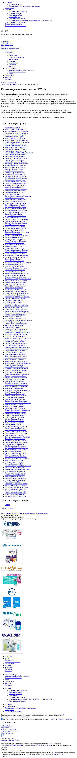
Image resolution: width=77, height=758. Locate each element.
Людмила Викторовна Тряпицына (16, 448)
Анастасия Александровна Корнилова (18, 279)
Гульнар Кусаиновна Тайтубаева (16, 426)
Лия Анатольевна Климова (14, 264)
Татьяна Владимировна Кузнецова (16, 293)
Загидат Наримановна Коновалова (16, 273)
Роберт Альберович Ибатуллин (15, 241)
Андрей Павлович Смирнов (14, 421)
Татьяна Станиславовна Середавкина (17, 410)
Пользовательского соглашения (41, 745)
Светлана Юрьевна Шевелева (15, 475)
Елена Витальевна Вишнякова (15, 190)
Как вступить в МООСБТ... (10, 513)
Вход (2, 45)
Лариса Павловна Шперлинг (15, 482)
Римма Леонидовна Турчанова (15, 449)
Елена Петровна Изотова (13, 246)
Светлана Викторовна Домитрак (16, 223)
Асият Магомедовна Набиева (15, 336)
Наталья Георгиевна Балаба (14, 160)
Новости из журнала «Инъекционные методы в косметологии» (30, 20)
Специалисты (9, 75)
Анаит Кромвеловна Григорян (15, 208)
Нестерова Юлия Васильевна (15, 345)
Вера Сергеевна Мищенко (14, 325)
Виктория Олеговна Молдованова (16, 329)
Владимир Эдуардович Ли (14, 300)
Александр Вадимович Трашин (15, 440)
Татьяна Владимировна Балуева (16, 162)
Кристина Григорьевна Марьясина (16, 306)
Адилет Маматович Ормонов (15, 354)
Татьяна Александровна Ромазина (16, 385)
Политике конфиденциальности (12, 745)
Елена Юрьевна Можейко (13, 327)
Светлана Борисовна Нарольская (16, 340)
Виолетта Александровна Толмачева (17, 437)
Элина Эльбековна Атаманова (15, 155)
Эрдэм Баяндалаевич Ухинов (15, 455)
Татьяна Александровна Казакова (16, 250)
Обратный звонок (7, 733)
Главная (3, 84)
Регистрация (9, 45)
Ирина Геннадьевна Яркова (14, 494)
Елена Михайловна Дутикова (15, 225)
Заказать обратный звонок (10, 49)
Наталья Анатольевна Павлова (15, 358)
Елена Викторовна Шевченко (15, 476)
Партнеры (12, 65)
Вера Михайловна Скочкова (14, 417)
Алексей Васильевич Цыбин (14, 464)
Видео (11, 74)
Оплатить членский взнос (10, 731)
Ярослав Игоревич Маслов (14, 307)
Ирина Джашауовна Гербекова (15, 203)
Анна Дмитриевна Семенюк (14, 406)
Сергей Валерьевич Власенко (15, 192)
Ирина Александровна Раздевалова (17, 374)
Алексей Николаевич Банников (15, 165)
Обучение (8, 2)
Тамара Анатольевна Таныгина (15, 430)
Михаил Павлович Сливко (14, 419)
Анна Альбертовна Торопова (15, 439)
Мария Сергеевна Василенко (15, 187)
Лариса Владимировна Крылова (16, 291)
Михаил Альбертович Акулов (15, 135)
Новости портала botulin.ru (18, 11)
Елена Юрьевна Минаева (13, 316)
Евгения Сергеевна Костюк (14, 284)
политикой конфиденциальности (62, 719)
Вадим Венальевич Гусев (13, 214)
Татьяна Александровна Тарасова (16, 431)
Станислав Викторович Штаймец (16, 484)
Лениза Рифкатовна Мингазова (15, 318)
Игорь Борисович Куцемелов (15, 295)
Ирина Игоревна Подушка (14, 365)
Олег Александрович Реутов (14, 379)
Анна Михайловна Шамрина (15, 471)
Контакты (8, 79)
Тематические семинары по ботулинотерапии (24, 6)
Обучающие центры (16, 4)
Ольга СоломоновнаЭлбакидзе (15, 491)
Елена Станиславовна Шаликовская (17, 469)
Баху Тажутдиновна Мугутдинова (16, 334)
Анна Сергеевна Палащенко (14, 360)
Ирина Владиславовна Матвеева (16, 309)
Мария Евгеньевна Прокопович (16, 370)
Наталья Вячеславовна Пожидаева (16, 367)
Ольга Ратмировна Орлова (14, 352)
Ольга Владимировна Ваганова (15, 182)
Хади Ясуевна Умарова (13, 451)
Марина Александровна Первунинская (18, 363)
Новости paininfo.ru (15, 15)
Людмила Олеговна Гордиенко (15, 207)
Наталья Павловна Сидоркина (15, 412)
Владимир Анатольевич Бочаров (16, 176)
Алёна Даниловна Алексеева (15, 138)
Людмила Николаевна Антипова (16, 146)
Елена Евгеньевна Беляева (14, 171)
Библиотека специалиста (13, 24)
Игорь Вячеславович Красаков (15, 289)
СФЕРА (7, 505)
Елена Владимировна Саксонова (16, 395)
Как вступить (13, 59)
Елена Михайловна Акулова (14, 137)
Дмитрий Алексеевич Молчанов (16, 331)
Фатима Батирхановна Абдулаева (16, 131)
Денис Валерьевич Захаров (14, 237)
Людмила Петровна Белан (14, 169)
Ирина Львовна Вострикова (14, 198)
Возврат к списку (7, 508)
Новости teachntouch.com (17, 22)
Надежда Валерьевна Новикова (15, 351)
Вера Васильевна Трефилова (14, 444)
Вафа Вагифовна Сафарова (14, 404)
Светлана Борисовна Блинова (15, 173)
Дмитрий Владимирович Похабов (16, 369)
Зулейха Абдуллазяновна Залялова (16, 235)
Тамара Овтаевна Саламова (14, 397)
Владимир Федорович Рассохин (16, 378)
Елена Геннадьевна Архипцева (15, 151)
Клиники (8, 77)
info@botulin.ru (6, 41)
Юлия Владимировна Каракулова (16, 255)
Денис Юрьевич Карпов (13, 259)
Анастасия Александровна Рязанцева (17, 390)
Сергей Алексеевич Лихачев (14, 302)
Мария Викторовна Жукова (14, 230)
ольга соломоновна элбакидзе (15, 489)
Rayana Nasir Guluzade (12, 128)
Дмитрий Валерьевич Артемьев (16, 149)
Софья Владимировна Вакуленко (16, 183)
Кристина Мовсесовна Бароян (15, 167)
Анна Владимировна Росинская (16, 386)
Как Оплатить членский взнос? (15, 26)
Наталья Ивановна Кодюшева (15, 270)
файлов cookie (58, 754)
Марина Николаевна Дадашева (15, 217)
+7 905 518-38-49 (6, 43)
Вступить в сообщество (9, 82)
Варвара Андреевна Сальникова (16, 401)
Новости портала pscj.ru (17, 18)
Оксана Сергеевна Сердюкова (15, 408)
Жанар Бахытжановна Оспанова (16, 356)
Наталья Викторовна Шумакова (16, 485)
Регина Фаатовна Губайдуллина (16, 210)
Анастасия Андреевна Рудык (15, 388)
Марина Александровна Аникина (16, 140)
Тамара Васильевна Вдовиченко (16, 189)
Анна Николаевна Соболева (14, 422)
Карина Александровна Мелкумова (17, 311)
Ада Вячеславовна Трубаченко (15, 446)
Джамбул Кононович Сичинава (15, 413)
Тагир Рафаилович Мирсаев (14, 322)
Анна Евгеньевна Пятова (13, 372)
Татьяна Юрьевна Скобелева (14, 415)
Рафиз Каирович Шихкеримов (15, 478)
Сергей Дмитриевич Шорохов (15, 480)
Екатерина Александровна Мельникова (18, 313)
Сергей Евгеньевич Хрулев (14, 462)
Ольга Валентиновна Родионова (16, 383)
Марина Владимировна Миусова (16, 324)
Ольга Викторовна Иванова (14, 243)
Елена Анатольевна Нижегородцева (17, 347)
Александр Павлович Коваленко (16, 268)
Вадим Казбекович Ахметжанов (16, 158)
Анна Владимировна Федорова (15, 460)
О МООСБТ (9, 52)
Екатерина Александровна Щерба (16, 487)
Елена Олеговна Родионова (14, 381)
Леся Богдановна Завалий (13, 234)
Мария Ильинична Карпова (14, 261)
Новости (8, 9)
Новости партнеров (15, 13)
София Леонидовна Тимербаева (16, 433)
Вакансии (12, 66)
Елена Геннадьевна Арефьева (15, 147)
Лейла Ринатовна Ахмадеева (15, 156)
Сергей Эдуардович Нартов (14, 342)
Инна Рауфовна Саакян (13, 392)
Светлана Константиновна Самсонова (18, 403)
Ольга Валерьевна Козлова (14, 271)
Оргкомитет (13, 56)
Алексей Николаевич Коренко (15, 275)
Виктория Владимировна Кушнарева (17, 297)
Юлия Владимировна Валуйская (16, 185)
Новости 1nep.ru (14, 17)
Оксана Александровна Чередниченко (18, 466)
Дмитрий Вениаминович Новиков (16, 349)
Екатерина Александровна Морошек (17, 333)
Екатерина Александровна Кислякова (18, 262)
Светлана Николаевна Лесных (15, 298)
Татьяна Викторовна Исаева (14, 248)
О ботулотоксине (11, 68)
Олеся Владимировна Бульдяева (16, 178)
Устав (11, 54)
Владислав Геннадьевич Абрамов (16, 133)
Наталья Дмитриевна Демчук (15, 221)
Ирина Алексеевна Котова (14, 288)
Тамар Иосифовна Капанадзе (15, 253)
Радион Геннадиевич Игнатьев (15, 244)
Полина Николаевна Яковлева (15, 493)
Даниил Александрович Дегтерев (16, 219)
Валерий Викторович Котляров (15, 286)
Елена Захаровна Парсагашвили (16, 361)
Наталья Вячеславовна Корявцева (16, 280)
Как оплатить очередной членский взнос (34, 513)
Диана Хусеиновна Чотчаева (14, 467)
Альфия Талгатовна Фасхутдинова (17, 458)
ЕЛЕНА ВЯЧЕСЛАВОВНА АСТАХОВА (19, 153)
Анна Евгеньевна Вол (12, 194)
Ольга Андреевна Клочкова (14, 266)
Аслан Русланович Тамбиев (14, 428)
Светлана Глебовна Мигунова (15, 315)
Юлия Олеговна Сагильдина (14, 394)
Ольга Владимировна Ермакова (15, 228)
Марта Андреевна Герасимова (15, 201)
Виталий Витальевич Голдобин (15, 205)
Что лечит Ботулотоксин (17, 72)
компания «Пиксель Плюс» (10, 740)
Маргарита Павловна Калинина (16, 252)
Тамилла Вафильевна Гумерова (15, 212)
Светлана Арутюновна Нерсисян (16, 343)
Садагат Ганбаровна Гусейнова (15, 216)
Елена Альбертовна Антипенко (15, 144)
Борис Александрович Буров (15, 180)
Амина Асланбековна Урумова (15, 453)
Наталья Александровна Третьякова (17, 442)
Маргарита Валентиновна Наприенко (18, 338)
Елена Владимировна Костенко (15, 282)
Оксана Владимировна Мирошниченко (18, 320)
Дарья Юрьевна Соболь (13, 424)
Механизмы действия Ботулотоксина (21, 70)
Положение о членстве (16, 57)
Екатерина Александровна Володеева (18, 196)
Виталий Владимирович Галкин (16, 199)
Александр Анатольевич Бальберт (16, 164)
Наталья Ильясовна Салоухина (15, 399)
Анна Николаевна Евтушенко (15, 226)
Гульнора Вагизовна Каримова (15, 257)
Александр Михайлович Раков (15, 376)
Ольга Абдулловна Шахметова (15, 473)
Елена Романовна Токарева (14, 435)
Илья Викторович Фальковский (16, 457)
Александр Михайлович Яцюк (15, 496)
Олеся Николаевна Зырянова (15, 239)
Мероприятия (9, 8)
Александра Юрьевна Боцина (15, 174)
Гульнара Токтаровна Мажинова (16, 304)
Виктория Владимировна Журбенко (17, 232)
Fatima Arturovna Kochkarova (14, 129)
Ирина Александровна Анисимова (17, 142)
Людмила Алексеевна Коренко (15, 277)
